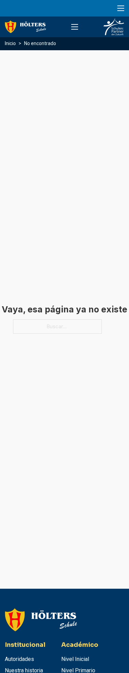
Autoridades (19, 659)
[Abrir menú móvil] (120, 8)
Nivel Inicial (75, 659)
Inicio (10, 43)
